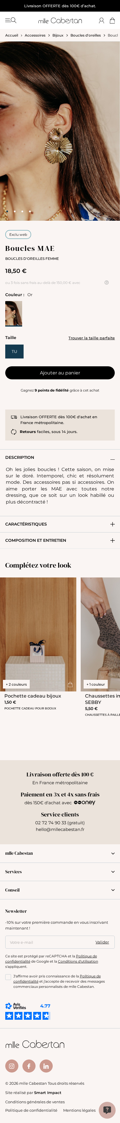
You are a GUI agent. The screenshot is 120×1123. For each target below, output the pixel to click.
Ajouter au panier (60, 372)
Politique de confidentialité (31, 1110)
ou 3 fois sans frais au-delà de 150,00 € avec (42, 282)
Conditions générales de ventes (35, 1101)
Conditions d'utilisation (78, 961)
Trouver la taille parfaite (91, 337)
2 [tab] (14, 211)
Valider (102, 941)
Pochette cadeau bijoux (32, 696)
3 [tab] (22, 211)
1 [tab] (7, 211)
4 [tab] (30, 211)
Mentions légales (79, 1110)
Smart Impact (47, 1092)
